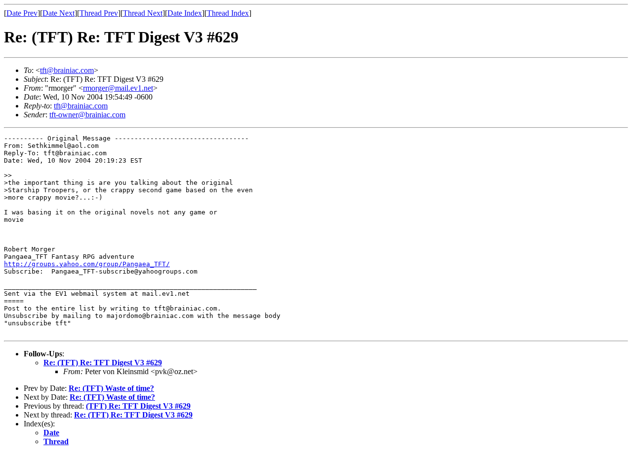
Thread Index (228, 13)
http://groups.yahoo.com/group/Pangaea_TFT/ (87, 264)
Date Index (184, 13)
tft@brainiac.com (67, 70)
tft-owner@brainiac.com (87, 114)
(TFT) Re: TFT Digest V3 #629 (138, 406)
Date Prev (22, 13)
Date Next (58, 13)
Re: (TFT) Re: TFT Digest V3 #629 (102, 362)
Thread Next (142, 13)
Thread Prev (98, 13)
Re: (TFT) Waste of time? (111, 388)
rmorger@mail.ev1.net (118, 88)
